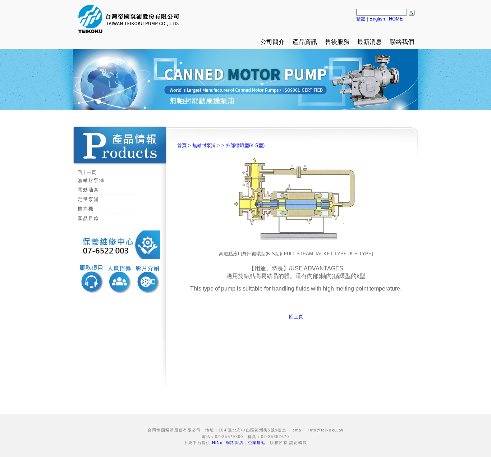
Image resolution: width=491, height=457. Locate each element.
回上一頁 (86, 172)
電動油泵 (88, 189)
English (377, 19)
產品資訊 (305, 41)
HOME (396, 19)
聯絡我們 (402, 41)
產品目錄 (88, 218)
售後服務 (337, 41)
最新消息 (369, 41)
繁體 (361, 19)
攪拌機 (86, 208)
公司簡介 (272, 41)
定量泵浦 (88, 199)
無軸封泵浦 (91, 180)
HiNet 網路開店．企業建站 (239, 442)
